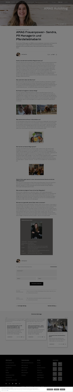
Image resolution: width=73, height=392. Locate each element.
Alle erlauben (62, 389)
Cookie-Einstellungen (50, 389)
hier (7, 390)
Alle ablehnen (56, 389)
